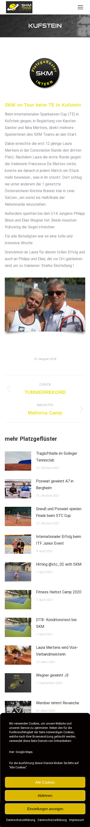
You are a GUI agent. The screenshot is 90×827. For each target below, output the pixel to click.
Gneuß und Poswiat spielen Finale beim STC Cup (58, 512)
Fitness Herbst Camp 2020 (58, 592)
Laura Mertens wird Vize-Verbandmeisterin (57, 651)
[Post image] (18, 461)
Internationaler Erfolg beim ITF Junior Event (58, 540)
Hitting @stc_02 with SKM (58, 564)
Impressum (76, 820)
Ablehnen (45, 795)
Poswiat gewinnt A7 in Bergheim (54, 484)
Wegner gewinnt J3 (52, 675)
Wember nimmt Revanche (57, 703)
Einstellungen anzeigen (45, 809)
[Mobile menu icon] (80, 7)
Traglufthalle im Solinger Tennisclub (56, 456)
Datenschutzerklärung (20, 820)
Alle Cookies (45, 782)
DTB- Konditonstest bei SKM (56, 623)
